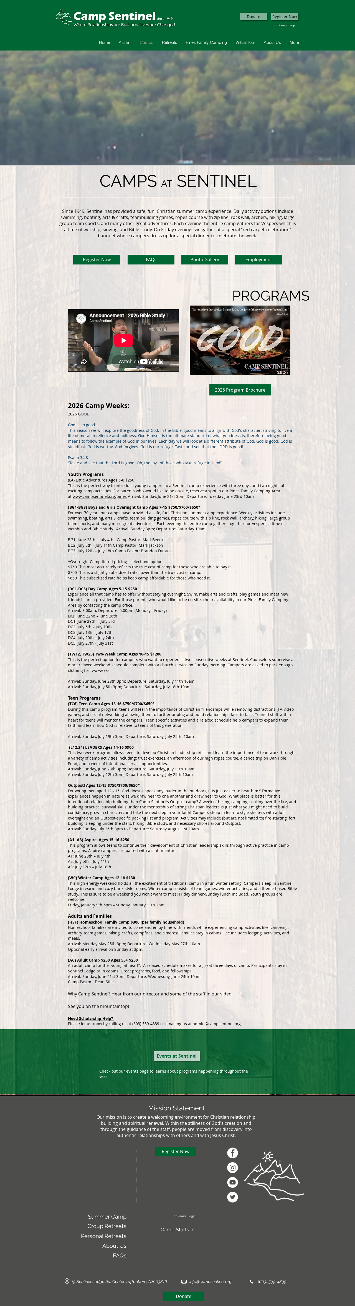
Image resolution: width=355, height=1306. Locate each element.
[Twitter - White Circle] (232, 1197)
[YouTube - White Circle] (232, 1182)
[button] (253, 16)
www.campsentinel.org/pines (100, 496)
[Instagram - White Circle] (232, 1167)
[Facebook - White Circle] (232, 1153)
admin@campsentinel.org (217, 1023)
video (226, 994)
